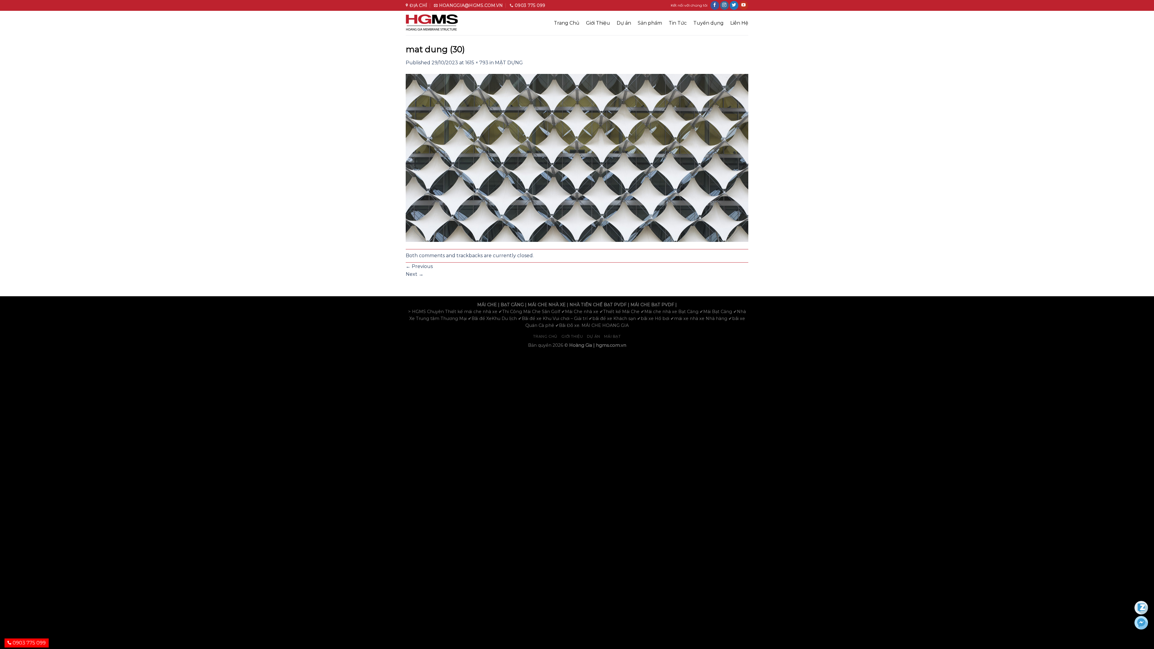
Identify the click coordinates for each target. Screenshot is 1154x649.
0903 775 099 (28, 643)
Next (414, 274)
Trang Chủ (566, 23)
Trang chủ (545, 336)
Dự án (624, 23)
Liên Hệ (739, 23)
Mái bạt (612, 336)
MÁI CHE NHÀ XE (547, 304)
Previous (419, 266)
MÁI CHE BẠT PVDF (652, 304)
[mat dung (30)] (577, 157)
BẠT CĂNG (512, 304)
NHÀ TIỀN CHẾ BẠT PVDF (598, 304)
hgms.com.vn (611, 345)
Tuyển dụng (708, 23)
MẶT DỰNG (509, 63)
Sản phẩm (650, 23)
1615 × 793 (476, 63)
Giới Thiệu (598, 23)
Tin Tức (678, 23)
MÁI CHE (487, 304)
